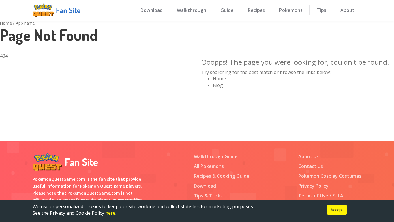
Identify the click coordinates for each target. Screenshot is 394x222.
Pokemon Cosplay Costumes (329, 176)
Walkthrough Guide (216, 156)
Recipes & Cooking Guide (221, 176)
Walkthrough (191, 10)
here (110, 213)
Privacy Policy (313, 186)
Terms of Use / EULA (320, 196)
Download (151, 10)
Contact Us (310, 166)
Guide (227, 10)
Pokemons (291, 10)
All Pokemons (209, 166)
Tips (321, 10)
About (347, 10)
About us (308, 156)
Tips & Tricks (208, 196)
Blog (218, 85)
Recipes (256, 10)
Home (6, 23)
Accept (337, 209)
